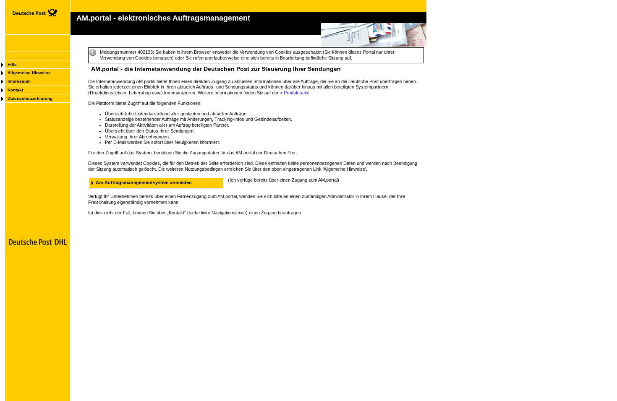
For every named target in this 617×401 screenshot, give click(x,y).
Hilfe (12, 64)
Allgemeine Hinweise (29, 72)
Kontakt (15, 90)
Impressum (19, 81)
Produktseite (296, 92)
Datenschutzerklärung (30, 98)
